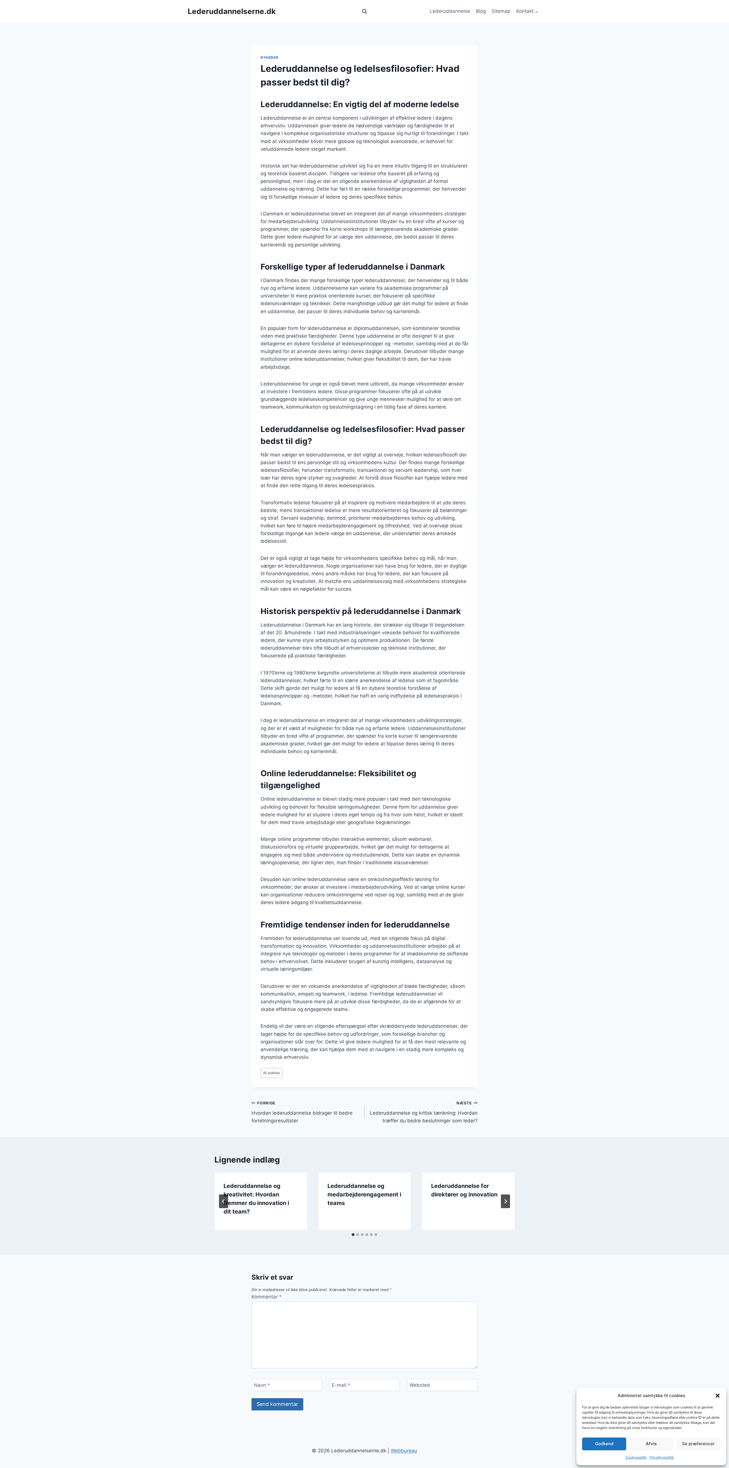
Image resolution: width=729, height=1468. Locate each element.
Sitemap (501, 11)
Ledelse (271, 1073)
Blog (481, 11)
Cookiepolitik (636, 1457)
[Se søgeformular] (364, 11)
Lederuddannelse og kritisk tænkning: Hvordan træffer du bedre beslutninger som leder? (424, 1112)
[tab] (353, 1234)
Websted (419, 1385)
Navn (262, 1385)
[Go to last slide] (223, 1201)
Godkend (604, 1443)
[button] (717, 1395)
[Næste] (505, 1201)
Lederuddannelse (450, 11)
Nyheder (269, 57)
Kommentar (266, 1297)
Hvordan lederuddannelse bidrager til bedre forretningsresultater (302, 1112)
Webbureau (404, 1450)
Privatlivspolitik (662, 1457)
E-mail (341, 1385)
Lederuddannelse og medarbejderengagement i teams (364, 1194)
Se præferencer (698, 1443)
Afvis (651, 1443)
